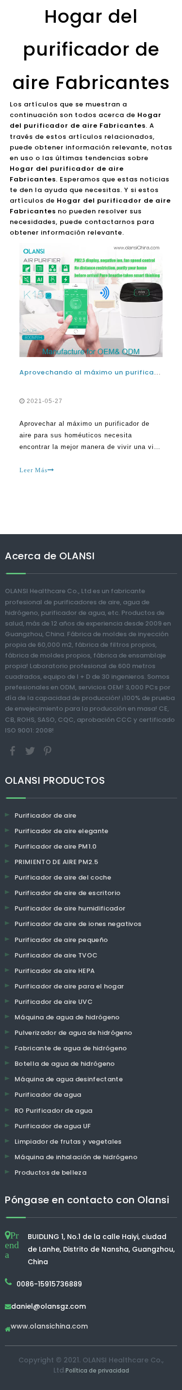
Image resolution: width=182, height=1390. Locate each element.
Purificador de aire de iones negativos (78, 923)
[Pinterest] (47, 750)
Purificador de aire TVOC (56, 955)
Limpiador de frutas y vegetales (68, 1141)
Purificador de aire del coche (63, 877)
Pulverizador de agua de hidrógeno (73, 1032)
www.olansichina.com (49, 1327)
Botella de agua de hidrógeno (65, 1063)
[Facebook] (13, 750)
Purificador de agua (48, 1094)
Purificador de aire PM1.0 (56, 846)
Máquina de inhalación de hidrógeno (76, 1157)
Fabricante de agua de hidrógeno (71, 1048)
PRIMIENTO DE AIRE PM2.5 (56, 862)
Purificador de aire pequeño (61, 939)
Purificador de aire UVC (54, 1001)
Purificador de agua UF (53, 1126)
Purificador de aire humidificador (70, 908)
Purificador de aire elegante (62, 831)
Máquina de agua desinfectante (69, 1079)
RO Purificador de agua (54, 1110)
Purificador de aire (46, 815)
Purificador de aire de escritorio (68, 892)
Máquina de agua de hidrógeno (67, 1017)
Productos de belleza (50, 1172)
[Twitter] (31, 750)
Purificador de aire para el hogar (69, 986)
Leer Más (33, 470)
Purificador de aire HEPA (55, 970)
